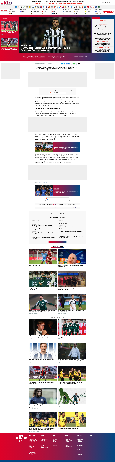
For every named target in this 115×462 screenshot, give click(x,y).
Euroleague (43, 438)
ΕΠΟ (30, 455)
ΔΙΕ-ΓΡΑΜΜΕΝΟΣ (80, 439)
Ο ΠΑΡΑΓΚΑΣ (79, 440)
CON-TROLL (79, 3)
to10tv (78, 450)
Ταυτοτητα (62, 461)
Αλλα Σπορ (55, 445)
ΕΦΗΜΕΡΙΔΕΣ (79, 453)
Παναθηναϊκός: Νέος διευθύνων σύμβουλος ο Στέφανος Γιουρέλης (57, 57)
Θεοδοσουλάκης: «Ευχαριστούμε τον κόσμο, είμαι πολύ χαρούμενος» (71, 237)
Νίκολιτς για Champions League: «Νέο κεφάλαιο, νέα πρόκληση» (103, 34)
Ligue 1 (30, 447)
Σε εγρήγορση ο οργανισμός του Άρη (80, 56)
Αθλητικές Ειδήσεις (53, 207)
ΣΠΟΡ (44, 1)
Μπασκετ (43, 435)
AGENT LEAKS (79, 438)
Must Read (62, 217)
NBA (41, 446)
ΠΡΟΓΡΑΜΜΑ (66, 3)
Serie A (30, 445)
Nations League (32, 453)
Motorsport (55, 444)
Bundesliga (31, 446)
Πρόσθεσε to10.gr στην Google (58, 92)
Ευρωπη (30, 448)
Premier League (32, 442)
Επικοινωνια (86, 461)
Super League (32, 437)
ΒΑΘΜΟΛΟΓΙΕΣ (59, 3)
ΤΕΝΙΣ (50, 1)
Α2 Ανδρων (43, 441)
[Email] (79, 64)
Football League (32, 439)
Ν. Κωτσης (67, 441)
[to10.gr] (6, 3)
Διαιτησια (31, 454)
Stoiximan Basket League (46, 437)
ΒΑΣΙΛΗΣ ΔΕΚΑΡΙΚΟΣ (80, 441)
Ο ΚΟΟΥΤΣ (78, 444)
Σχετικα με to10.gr (70, 461)
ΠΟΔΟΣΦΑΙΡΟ (34, 1)
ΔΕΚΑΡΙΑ (54, 1)
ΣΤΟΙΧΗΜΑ (37, 3)
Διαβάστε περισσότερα (57, 242)
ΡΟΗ (34, 3)
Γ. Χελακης (67, 437)
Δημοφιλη (55, 217)
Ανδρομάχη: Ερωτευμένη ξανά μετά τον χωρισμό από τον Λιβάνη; (70, 232)
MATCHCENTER (51, 3)
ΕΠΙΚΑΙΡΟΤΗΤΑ (91, 437)
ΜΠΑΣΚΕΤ (40, 1)
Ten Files (90, 435)
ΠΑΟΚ (47, 182)
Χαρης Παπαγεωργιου (40, 63)
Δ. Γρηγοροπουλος (68, 446)
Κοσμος (30, 450)
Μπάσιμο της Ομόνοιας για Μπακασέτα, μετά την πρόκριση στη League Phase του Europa (103, 50)
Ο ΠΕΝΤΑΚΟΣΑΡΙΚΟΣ (80, 437)
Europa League (32, 441)
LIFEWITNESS (81, 1)
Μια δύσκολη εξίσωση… (103, 22)
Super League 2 (32, 438)
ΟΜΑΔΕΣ (71, 1)
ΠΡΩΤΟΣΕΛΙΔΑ (72, 3)
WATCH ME (65, 1)
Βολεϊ (54, 437)
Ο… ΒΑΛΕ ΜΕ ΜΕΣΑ (80, 445)
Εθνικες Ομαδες (32, 452)
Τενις (54, 440)
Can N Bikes (55, 442)
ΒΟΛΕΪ (47, 1)
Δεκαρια (66, 435)
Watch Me (79, 448)
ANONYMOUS (60, 1)
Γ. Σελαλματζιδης (68, 440)
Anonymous (79, 435)
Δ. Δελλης (66, 438)
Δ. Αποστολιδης (68, 444)
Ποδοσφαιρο (32, 435)
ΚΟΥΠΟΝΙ (43, 3)
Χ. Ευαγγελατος (68, 442)
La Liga (30, 444)
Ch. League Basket (44, 439)
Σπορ (54, 435)
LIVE (46, 3)
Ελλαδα (42, 442)
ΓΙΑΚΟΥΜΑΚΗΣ (42, 182)
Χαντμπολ (55, 439)
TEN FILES (75, 1)
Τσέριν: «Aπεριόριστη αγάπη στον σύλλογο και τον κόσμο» (103, 39)
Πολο (54, 438)
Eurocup (43, 440)
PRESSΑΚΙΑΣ (79, 442)
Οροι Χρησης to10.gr (78, 461)
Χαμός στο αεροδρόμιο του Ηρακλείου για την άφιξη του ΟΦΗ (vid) (103, 44)
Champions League (33, 440)
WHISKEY (97, 461)
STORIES (78, 452)
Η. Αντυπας (67, 445)
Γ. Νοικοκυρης (67, 439)
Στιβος (54, 441)
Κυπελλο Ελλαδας (32, 451)
